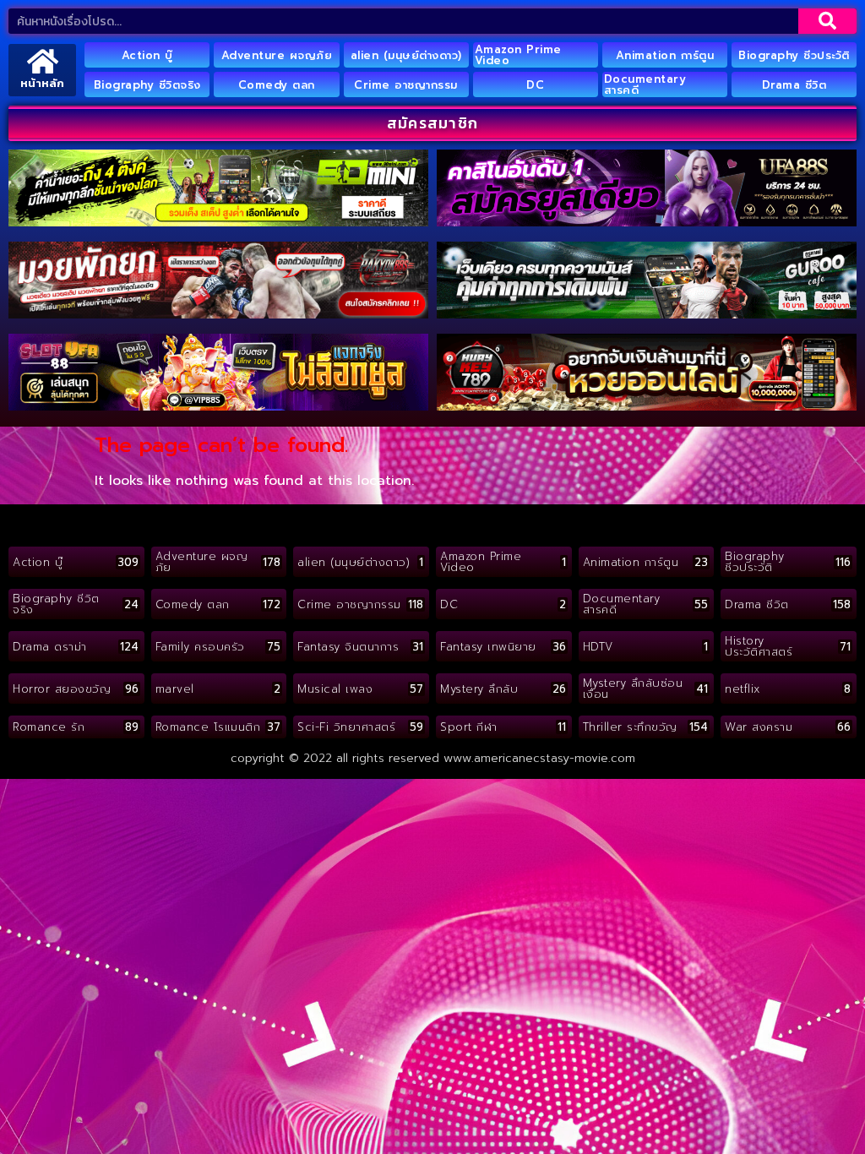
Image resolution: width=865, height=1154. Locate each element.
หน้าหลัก (42, 83)
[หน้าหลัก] (43, 61)
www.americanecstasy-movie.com (539, 758)
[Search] (827, 21)
